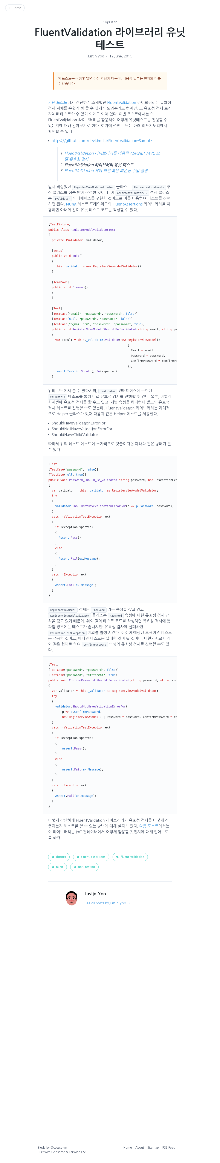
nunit (59, 866)
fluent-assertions (92, 856)
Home (127, 1147)
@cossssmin (58, 1147)
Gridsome (58, 1152)
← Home (15, 7)
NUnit (71, 204)
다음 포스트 (149, 826)
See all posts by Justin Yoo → (107, 903)
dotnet (60, 856)
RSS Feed (168, 1147)
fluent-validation (132, 856)
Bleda (42, 1147)
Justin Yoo (96, 56)
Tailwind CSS (78, 1152)
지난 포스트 (57, 103)
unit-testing (86, 866)
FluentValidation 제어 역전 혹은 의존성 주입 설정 (106, 171)
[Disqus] (110, 982)
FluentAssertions (128, 204)
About (139, 1147)
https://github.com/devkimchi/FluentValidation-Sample (102, 141)
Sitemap (153, 1147)
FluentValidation (121, 103)
